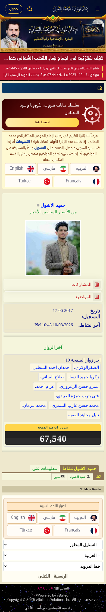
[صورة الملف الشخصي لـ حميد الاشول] (53, 248)
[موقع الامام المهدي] (71, 9)
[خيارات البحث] (30, 9)
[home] (98, 88)
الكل (98, 476)
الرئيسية (61, 576)
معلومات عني (44, 468)
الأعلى (44, 576)
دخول (13, 9)
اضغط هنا (42, 122)
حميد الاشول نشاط (79, 468)
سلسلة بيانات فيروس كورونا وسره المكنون (49, 109)
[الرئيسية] (97, 9)
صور (57, 476)
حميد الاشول (78, 476)
